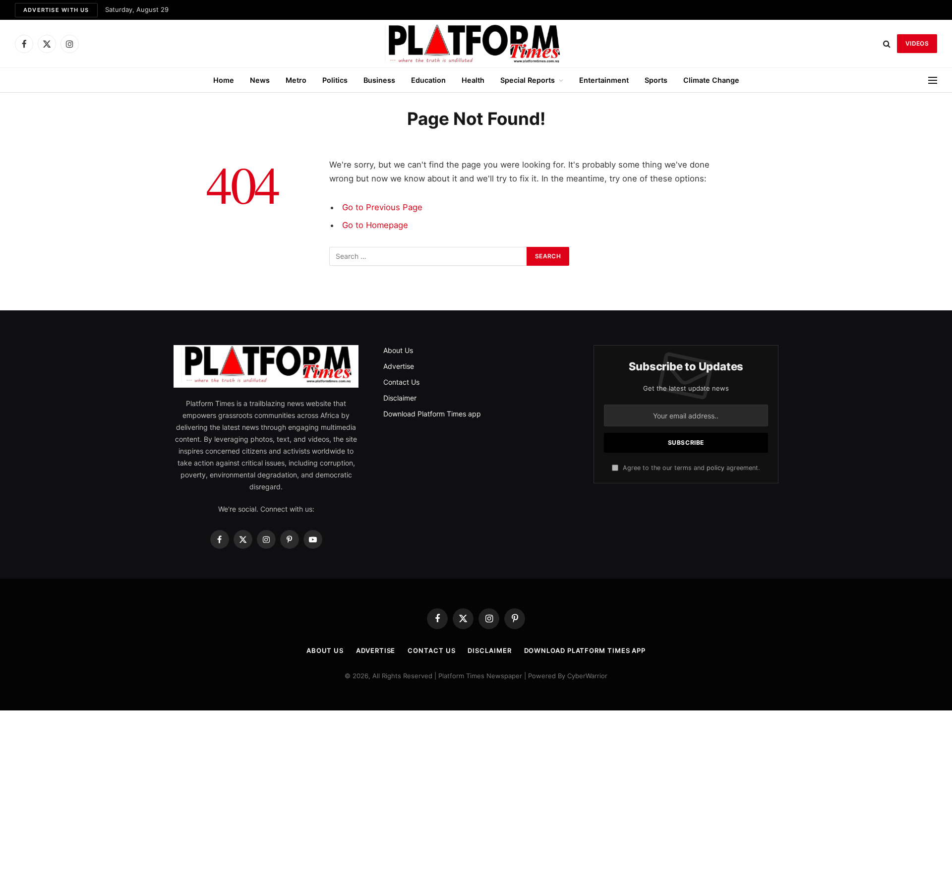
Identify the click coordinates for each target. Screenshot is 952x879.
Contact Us (401, 382)
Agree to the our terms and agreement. (690, 467)
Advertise (398, 366)
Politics (335, 80)
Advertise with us (56, 9)
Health (473, 80)
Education (428, 80)
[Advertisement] (476, 794)
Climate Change (711, 80)
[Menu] (932, 80)
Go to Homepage (375, 225)
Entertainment (604, 80)
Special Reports (527, 80)
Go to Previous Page (382, 207)
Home (223, 80)
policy (715, 467)
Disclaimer (399, 398)
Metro (296, 80)
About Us (398, 350)
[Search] (886, 44)
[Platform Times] (476, 43)
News (260, 80)
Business (379, 80)
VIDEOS (917, 43)
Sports (656, 80)
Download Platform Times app (432, 414)
